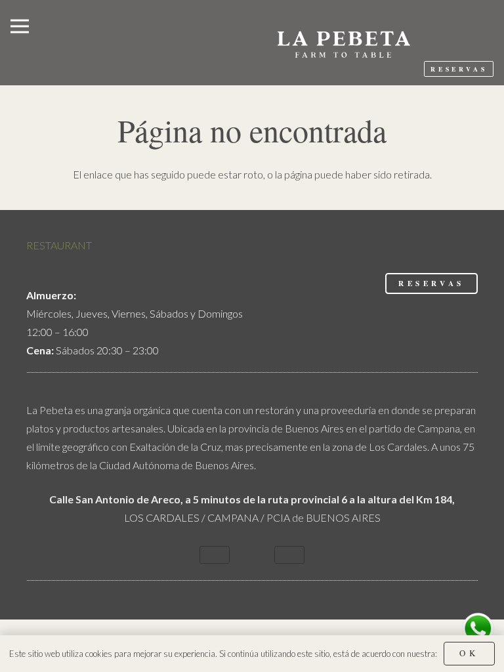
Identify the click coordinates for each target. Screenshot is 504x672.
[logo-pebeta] (342, 42)
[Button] (215, 555)
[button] (19, 26)
